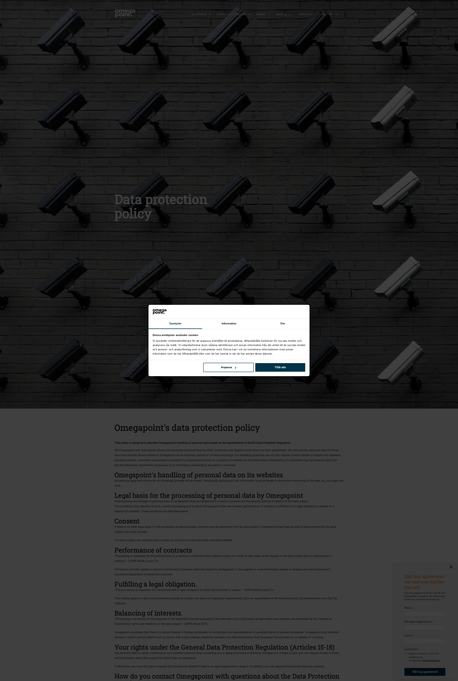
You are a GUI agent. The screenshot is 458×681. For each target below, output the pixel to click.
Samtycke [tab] (175, 323)
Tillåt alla (280, 367)
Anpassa (226, 367)
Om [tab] (282, 323)
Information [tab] (229, 323)
